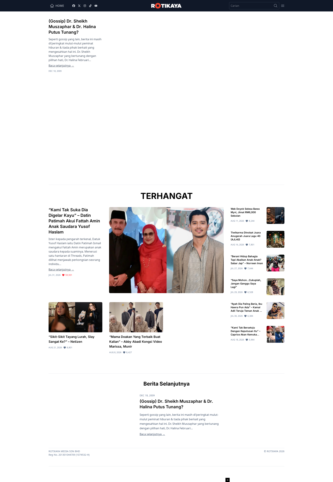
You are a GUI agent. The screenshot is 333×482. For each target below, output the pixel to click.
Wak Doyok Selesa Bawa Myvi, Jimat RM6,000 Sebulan (245, 212)
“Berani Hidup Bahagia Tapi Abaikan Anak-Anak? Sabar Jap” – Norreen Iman (247, 260)
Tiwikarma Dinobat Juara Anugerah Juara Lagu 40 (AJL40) (246, 236)
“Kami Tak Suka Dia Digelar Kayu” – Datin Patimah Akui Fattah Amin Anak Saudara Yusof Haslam (74, 220)
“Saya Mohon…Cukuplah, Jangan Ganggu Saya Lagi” (246, 283)
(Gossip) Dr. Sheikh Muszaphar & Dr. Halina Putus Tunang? (72, 27)
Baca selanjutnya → (61, 65)
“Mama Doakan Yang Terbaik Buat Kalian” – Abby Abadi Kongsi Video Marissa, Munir (135, 341)
